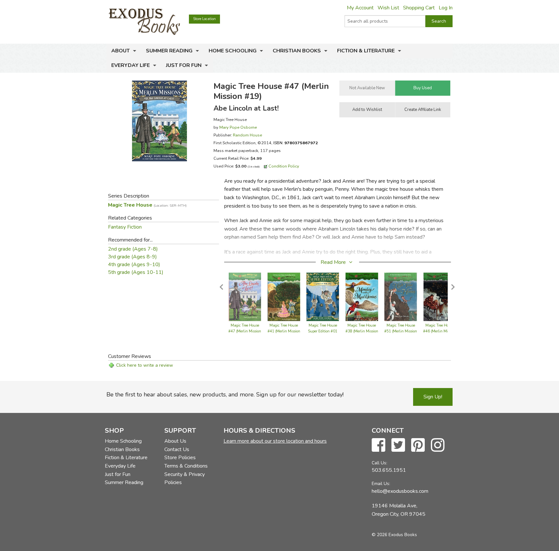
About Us (175, 441)
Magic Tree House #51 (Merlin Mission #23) (400, 331)
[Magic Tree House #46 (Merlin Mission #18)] (439, 296)
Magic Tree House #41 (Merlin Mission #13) (284, 331)
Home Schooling (233, 50)
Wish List (388, 7)
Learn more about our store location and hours (275, 441)
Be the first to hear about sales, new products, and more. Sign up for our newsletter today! (225, 394)
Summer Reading (169, 50)
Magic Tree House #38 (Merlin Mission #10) (361, 331)
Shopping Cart (419, 7)
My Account (360, 7)
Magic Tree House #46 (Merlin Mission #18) (439, 331)
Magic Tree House (147, 205)
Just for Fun (184, 65)
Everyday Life (130, 65)
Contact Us (176, 449)
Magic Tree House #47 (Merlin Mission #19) (244, 331)
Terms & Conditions (186, 466)
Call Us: (379, 463)
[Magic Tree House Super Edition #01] (322, 296)
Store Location (204, 18)
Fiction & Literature (366, 50)
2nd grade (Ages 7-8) (133, 249)
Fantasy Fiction (125, 227)
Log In (446, 7)
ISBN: (295, 143)
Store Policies (180, 457)
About (120, 50)
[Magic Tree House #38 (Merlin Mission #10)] (361, 296)
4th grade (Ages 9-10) (134, 264)
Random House (247, 135)
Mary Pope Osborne (238, 127)
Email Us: (381, 484)
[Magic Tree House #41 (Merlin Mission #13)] (284, 296)
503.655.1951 (389, 470)
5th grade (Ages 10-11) (135, 272)
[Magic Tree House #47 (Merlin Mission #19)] (245, 296)
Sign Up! (432, 396)
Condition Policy (284, 166)
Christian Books (297, 50)
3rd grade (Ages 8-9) (132, 256)
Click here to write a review (144, 365)
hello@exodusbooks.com (400, 491)
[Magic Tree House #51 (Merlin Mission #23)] (400, 296)
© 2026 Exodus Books (394, 535)
